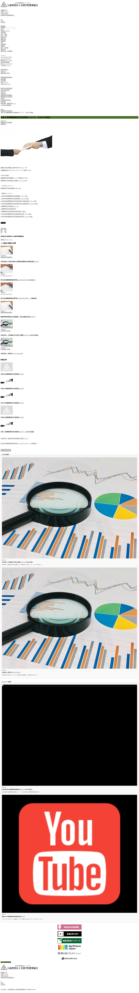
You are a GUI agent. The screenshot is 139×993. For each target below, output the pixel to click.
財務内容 (3, 37)
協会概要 (3, 44)
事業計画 (3, 39)
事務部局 (3, 124)
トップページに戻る (6, 450)
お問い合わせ (4, 13)
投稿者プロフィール (6, 239)
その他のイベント (6, 65)
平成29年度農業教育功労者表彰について (12, 374)
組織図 (3, 46)
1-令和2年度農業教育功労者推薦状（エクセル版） (15, 198)
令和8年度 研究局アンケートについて (12, 353)
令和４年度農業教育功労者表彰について (12, 403)
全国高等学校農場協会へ (8, 15)
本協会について (5, 31)
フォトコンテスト (6, 58)
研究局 (3, 98)
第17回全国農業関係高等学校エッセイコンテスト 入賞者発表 (19, 298)
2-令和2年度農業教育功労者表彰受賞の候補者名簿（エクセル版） (19, 203)
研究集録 (3, 102)
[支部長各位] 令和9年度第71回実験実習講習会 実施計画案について (20, 261)
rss (1, 19)
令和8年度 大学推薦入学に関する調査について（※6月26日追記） (20, 335)
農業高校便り (4, 69)
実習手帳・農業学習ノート (8, 103)
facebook (3, 22)
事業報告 (3, 41)
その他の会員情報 (6, 105)
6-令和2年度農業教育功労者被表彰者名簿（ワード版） (16, 214)
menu (2, 29)
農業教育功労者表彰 (6, 96)
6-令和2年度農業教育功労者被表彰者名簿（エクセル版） (17, 216)
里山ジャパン (4, 82)
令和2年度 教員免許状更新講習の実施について (14, 438)
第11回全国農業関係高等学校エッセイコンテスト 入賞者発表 (19, 443)
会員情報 (3, 80)
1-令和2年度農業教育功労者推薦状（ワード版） (14, 196)
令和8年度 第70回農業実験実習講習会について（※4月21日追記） (17, 789)
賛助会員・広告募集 (6, 51)
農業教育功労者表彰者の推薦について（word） (14, 180)
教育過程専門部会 (6, 100)
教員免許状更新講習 (6, 88)
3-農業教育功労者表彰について (9, 206)
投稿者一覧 (4, 10)
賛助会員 (3, 49)
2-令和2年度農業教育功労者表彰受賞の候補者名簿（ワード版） (19, 201)
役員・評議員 (4, 47)
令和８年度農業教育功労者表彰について (12, 388)
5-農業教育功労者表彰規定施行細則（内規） (13, 211)
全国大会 (3, 91)
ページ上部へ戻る (6, 962)
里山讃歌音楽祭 (5, 62)
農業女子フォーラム (6, 60)
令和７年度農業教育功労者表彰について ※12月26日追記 (17, 431)
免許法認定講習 (5, 90)
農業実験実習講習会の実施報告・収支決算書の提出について (18, 316)
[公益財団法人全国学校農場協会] (19, 6)
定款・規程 (4, 36)
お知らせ (3, 71)
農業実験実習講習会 (6, 77)
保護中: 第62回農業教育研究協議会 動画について (13, 916)
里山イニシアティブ (6, 63)
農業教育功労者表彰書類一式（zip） (11, 188)
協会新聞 (3, 79)
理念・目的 (4, 34)
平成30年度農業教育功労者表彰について (12, 417)
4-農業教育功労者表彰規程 (8, 209)
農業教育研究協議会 (6, 95)
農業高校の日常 (5, 73)
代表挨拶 (3, 32)
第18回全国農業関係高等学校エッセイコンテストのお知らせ (18, 280)
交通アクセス (4, 12)
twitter (2, 21)
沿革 (2, 42)
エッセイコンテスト (6, 57)
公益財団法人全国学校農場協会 (17, 989)
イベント (3, 55)
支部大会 (3, 93)
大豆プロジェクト (6, 84)
